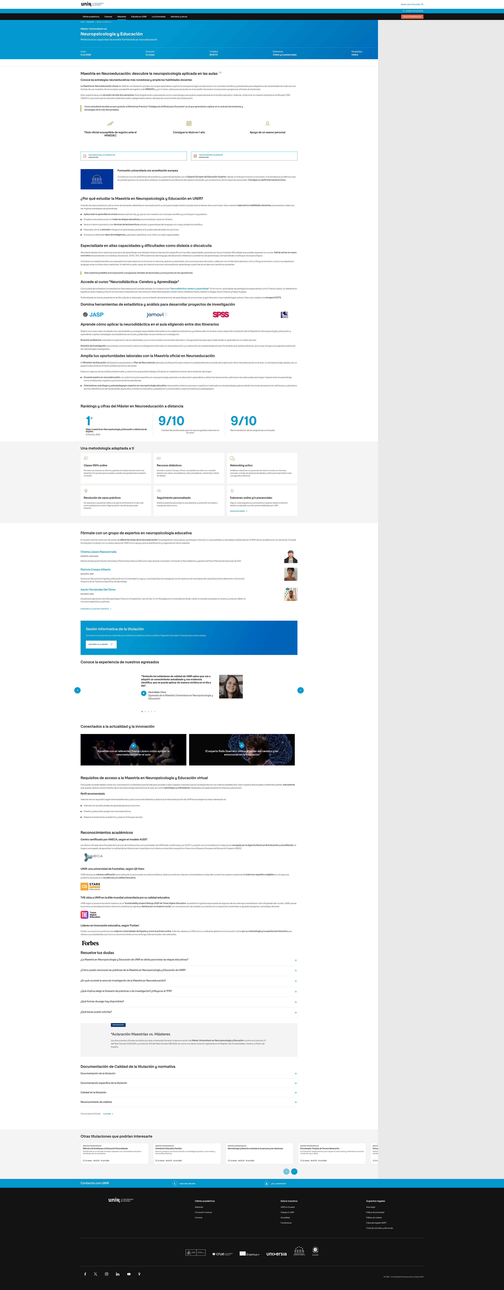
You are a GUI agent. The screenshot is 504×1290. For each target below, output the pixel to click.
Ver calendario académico (211, 156)
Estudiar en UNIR (139, 17)
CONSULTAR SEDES (237, 511)
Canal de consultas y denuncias (379, 1228)
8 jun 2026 (107, 1114)
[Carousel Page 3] (148, 711)
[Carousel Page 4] (151, 711)
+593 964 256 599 (187, 1184)
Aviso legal (370, 1207)
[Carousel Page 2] (145, 711)
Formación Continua (203, 1212)
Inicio (82, 22)
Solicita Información (412, 16)
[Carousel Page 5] (154, 711)
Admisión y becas (179, 17)
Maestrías (121, 17)
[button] (189, 960)
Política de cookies (374, 1218)
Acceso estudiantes (414, 11)
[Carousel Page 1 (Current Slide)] (142, 711)
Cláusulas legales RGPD (376, 1223)
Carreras (108, 17)
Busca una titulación (411, 4)
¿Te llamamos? (278, 1184)
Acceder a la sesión (98, 644)
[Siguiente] (300, 690)
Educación (90, 22)
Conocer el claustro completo (95, 609)
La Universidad (159, 17)
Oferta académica (91, 17)
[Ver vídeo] (143, 693)
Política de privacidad (375, 1212)
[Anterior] (77, 690)
